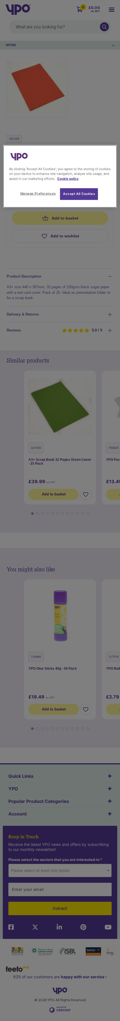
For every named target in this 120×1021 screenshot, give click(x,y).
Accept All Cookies (79, 193)
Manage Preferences (38, 193)
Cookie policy (68, 178)
